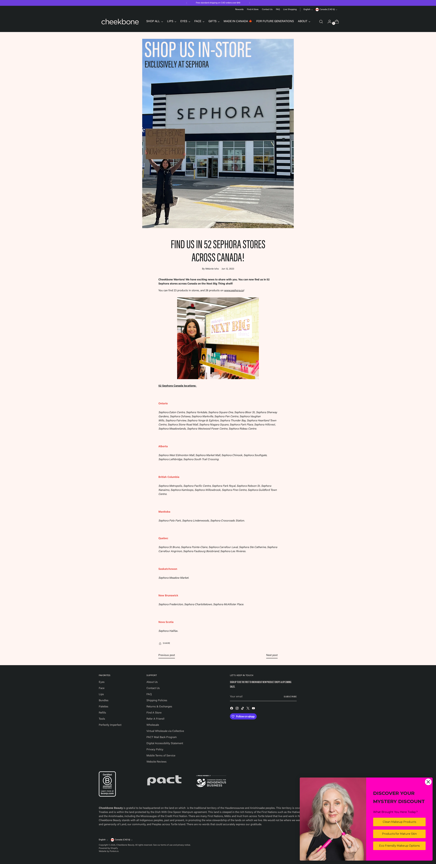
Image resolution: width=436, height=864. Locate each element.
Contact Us (153, 688)
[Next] (249, 3)
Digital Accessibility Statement (164, 743)
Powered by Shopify (108, 848)
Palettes (103, 706)
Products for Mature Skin (399, 833)
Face (101, 688)
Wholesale (152, 725)
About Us (152, 682)
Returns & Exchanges (159, 706)
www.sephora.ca (234, 290)
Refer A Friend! (155, 719)
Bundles (103, 700)
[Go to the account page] (328, 21)
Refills (102, 712)
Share (166, 643)
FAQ (149, 694)
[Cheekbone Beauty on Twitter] (248, 709)
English (306, 10)
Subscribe (290, 697)
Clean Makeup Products (399, 821)
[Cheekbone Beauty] (120, 22)
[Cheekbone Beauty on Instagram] (237, 709)
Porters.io (114, 851)
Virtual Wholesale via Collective (165, 731)
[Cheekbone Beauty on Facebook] (232, 709)
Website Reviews (156, 761)
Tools (102, 719)
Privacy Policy (154, 749)
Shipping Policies (156, 700)
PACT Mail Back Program (161, 737)
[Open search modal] (321, 21)
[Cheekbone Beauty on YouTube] (254, 709)
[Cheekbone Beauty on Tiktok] (243, 709)
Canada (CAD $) (327, 10)
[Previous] (186, 3)
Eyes (102, 682)
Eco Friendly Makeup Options (399, 845)
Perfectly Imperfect (110, 725)
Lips (101, 694)
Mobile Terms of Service (160, 755)
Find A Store (153, 712)
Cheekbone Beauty (125, 845)
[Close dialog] (428, 781)
